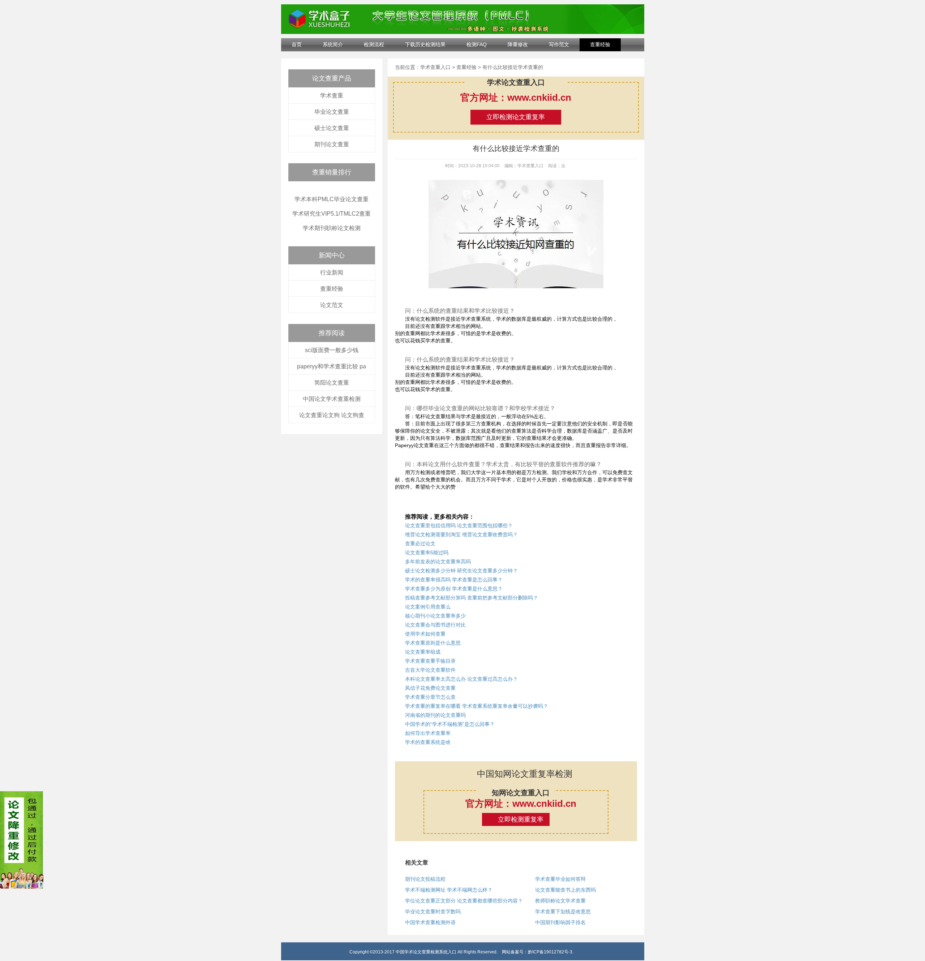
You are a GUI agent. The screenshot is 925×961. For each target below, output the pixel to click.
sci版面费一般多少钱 (331, 350)
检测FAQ (476, 44)
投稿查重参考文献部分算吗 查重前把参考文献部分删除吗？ (471, 598)
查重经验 (600, 44)
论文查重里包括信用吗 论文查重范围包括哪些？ (459, 525)
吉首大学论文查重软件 (430, 670)
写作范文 (559, 44)
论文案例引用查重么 (428, 607)
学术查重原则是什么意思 (433, 643)
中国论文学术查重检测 (332, 399)
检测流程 (374, 44)
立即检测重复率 (520, 819)
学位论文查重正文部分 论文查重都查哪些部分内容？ (464, 901)
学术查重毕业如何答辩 (560, 879)
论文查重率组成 (422, 652)
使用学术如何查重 (425, 634)
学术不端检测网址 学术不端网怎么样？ (448, 890)
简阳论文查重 (331, 383)
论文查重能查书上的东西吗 (565, 890)
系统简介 (333, 44)
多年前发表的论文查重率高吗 (438, 561)
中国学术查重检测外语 (430, 922)
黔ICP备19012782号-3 (550, 951)
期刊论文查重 (331, 144)
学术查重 (331, 95)
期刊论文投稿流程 (425, 879)
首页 (297, 44)
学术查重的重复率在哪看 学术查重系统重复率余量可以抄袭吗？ (476, 706)
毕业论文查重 (331, 112)
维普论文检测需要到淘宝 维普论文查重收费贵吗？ (461, 534)
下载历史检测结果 (425, 44)
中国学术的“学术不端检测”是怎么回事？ (450, 724)
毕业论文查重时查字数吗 (433, 911)
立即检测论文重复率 (515, 117)
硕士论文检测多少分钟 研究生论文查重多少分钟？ (461, 570)
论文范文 (331, 305)
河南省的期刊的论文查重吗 (435, 715)
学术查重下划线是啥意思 (563, 911)
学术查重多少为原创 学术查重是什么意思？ (454, 589)
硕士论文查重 (331, 128)
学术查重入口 (435, 67)
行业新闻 (331, 272)
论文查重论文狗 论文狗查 (331, 415)
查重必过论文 (420, 543)
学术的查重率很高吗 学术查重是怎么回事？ (454, 580)
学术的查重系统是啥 (428, 742)
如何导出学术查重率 (428, 733)
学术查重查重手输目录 (430, 661)
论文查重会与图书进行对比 (435, 625)
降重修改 (518, 44)
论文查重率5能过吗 (426, 552)
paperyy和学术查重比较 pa (331, 366)
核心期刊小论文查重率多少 (435, 616)
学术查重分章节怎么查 (430, 697)
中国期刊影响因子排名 (560, 922)
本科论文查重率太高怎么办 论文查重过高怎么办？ (461, 679)
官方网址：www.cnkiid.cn (515, 97)
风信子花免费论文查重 (430, 688)
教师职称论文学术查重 (560, 901)
